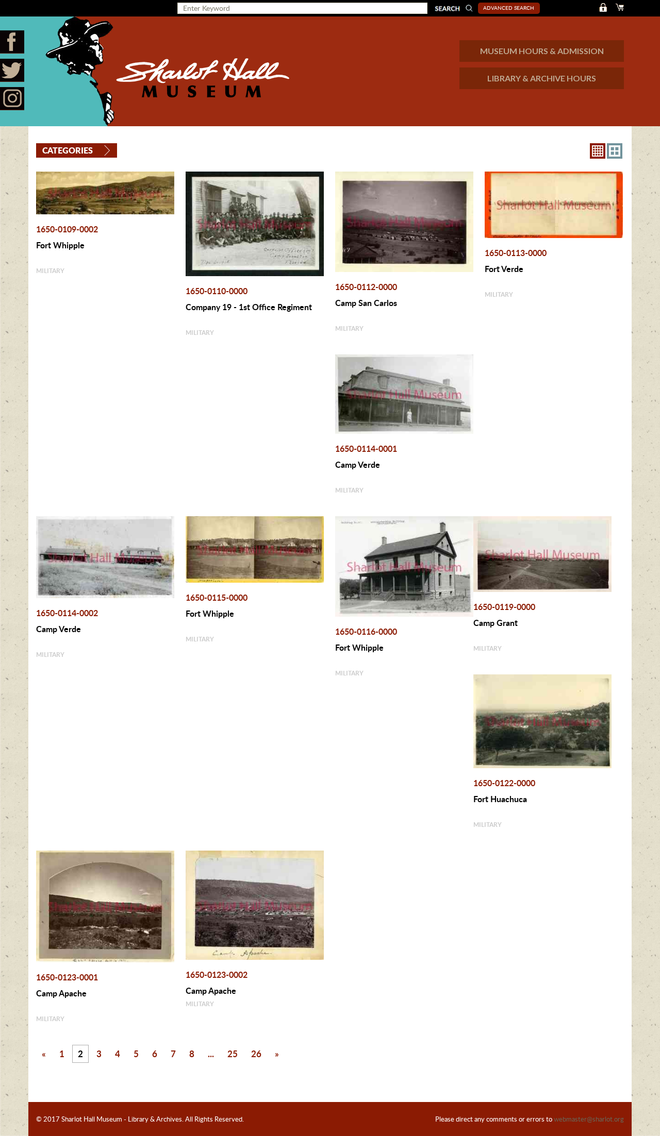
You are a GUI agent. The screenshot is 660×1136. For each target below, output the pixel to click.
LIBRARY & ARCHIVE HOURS (541, 78)
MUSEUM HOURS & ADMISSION (542, 51)
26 (256, 1053)
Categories (67, 150)
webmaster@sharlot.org (589, 1119)
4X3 (614, 151)
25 (232, 1053)
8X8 (597, 151)
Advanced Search (508, 7)
